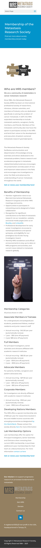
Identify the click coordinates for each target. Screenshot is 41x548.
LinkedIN (19, 223)
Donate (20, 506)
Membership (20, 498)
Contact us (20, 511)
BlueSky (9, 223)
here (18, 427)
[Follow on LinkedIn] (20, 517)
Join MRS (20, 502)
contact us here (20, 451)
